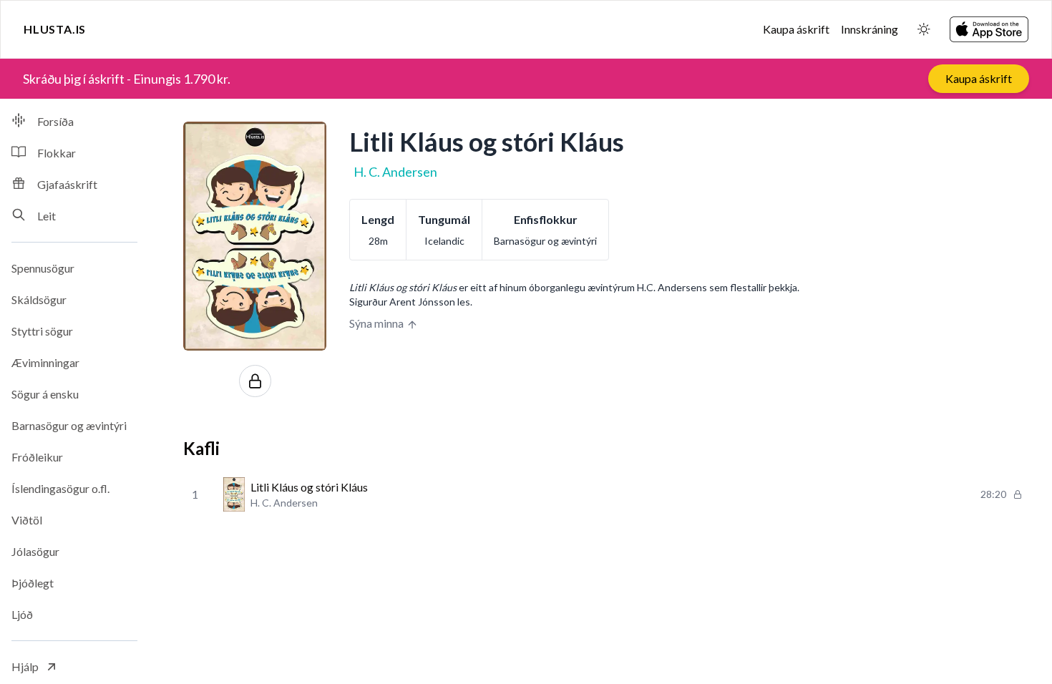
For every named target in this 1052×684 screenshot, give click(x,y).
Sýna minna (376, 323)
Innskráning (869, 29)
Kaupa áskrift (796, 29)
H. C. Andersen (395, 172)
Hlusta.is (55, 29)
